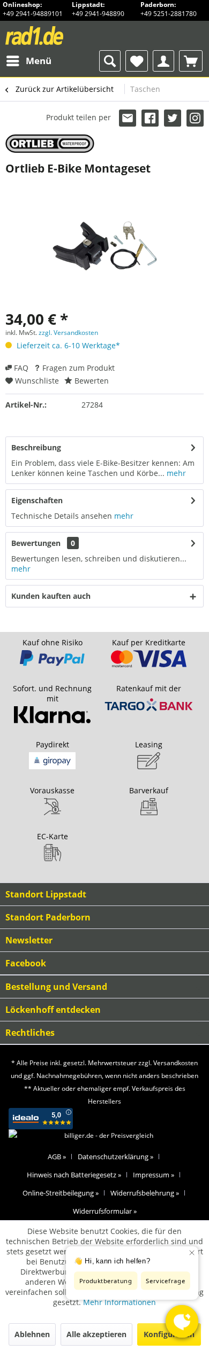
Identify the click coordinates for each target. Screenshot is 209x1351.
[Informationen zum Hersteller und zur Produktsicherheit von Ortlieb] (49, 143)
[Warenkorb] (191, 61)
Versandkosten (175, 1062)
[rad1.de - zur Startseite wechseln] (54, 35)
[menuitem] (28, 61)
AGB (57, 1156)
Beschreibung (36, 447)
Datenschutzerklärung (115, 1156)
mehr (175, 473)
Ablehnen (32, 1334)
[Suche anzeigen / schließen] (110, 61)
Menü (38, 60)
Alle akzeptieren (96, 1334)
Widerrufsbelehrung (144, 1193)
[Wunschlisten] (136, 61)
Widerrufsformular (105, 1211)
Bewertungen (36, 543)
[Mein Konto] (163, 61)
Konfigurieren (169, 1334)
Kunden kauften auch (51, 596)
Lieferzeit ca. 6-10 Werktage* (68, 345)
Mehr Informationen (119, 1302)
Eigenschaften (37, 500)
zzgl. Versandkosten (68, 332)
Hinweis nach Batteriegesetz (74, 1175)
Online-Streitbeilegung (61, 1193)
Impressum (153, 1175)
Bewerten (90, 381)
